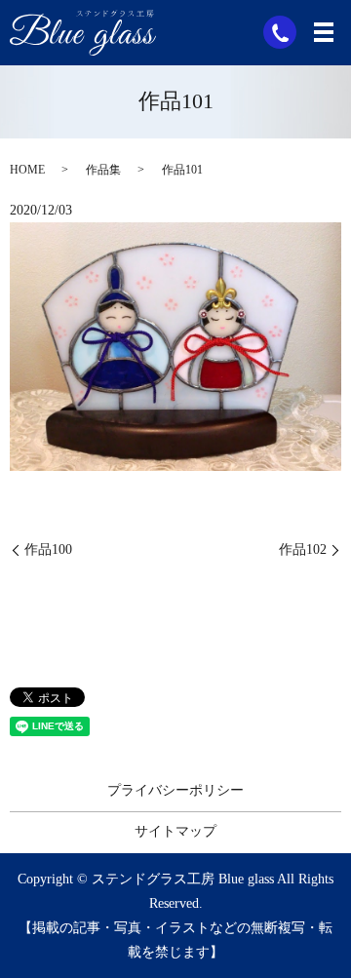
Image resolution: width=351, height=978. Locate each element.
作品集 (103, 169)
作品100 (48, 549)
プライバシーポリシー (175, 790)
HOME (27, 169)
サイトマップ (175, 831)
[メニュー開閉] (323, 32)
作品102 (303, 549)
